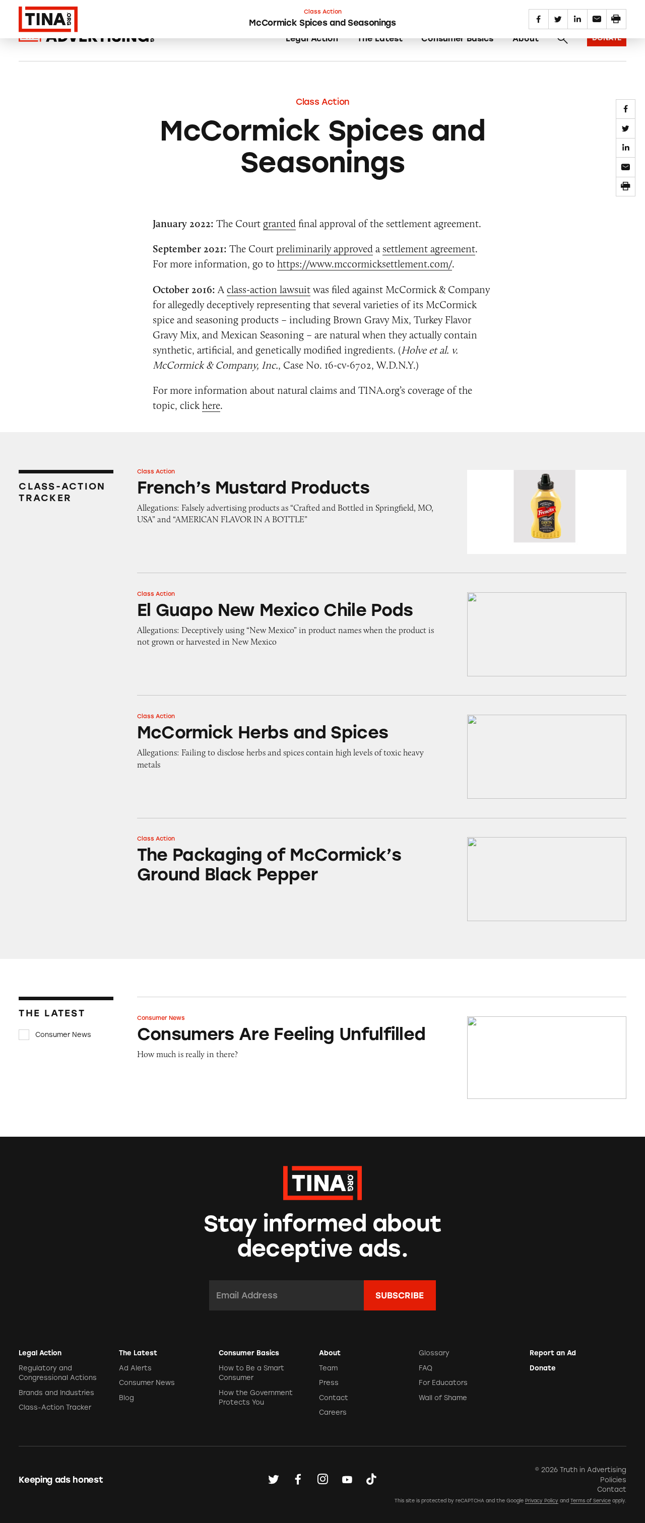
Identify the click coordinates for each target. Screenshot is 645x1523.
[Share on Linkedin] (625, 148)
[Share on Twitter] (625, 128)
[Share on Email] (625, 167)
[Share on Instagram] (322, 1479)
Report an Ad (553, 1353)
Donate (543, 1368)
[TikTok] (371, 1479)
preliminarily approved (324, 248)
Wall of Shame (443, 1398)
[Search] (562, 38)
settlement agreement (428, 248)
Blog (126, 1398)
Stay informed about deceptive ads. (323, 1236)
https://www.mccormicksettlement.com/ (364, 263)
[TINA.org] (322, 1181)
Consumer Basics (457, 38)
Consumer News (63, 1035)
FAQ (425, 1368)
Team (328, 1368)
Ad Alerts (135, 1368)
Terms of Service (590, 1500)
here (211, 405)
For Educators (443, 1383)
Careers (333, 1412)
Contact (333, 1398)
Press (329, 1383)
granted (279, 223)
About (525, 38)
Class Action (322, 102)
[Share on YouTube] (347, 1479)
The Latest (380, 38)
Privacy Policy (541, 1500)
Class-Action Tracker (55, 1407)
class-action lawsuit (268, 289)
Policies (613, 1480)
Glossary (434, 1353)
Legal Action (312, 38)
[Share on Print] (625, 186)
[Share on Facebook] (625, 109)
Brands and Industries (56, 1393)
